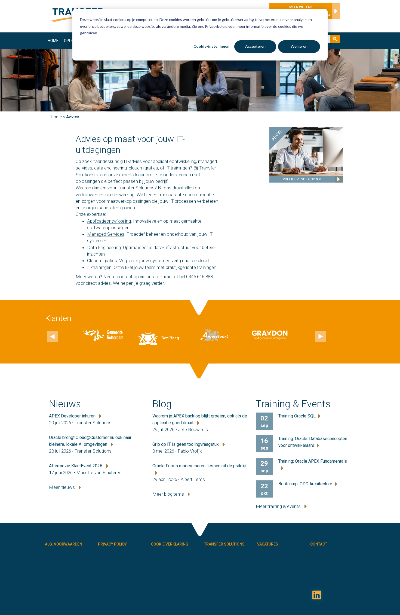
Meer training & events (279, 506)
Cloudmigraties (102, 260)
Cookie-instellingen (211, 46)
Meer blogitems (168, 494)
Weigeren (299, 46)
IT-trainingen (99, 267)
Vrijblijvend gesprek (302, 179)
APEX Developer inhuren (73, 416)
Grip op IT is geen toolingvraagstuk (186, 444)
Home (53, 40)
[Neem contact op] (334, 12)
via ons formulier (156, 276)
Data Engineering (104, 247)
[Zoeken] (335, 39)
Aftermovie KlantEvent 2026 (76, 465)
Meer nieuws (62, 487)
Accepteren (255, 46)
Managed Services (105, 234)
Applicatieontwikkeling (109, 221)
